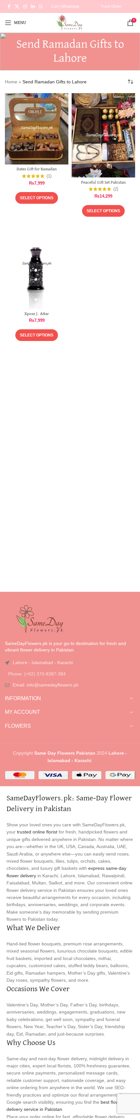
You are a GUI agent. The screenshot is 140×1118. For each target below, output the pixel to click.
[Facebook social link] (9, 6)
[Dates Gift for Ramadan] (36, 128)
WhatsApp (70, 6)
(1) (49, 176)
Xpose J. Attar (36, 314)
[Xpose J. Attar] (36, 264)
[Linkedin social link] (33, 6)
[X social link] (17, 6)
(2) (115, 189)
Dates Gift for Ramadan (37, 169)
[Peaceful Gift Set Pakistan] (103, 135)
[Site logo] (69, 22)
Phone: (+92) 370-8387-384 (37, 673)
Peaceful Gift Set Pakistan (103, 182)
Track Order (111, 6)
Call (54, 6)
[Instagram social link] (25, 6)
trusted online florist (37, 831)
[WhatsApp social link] (41, 6)
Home (11, 81)
